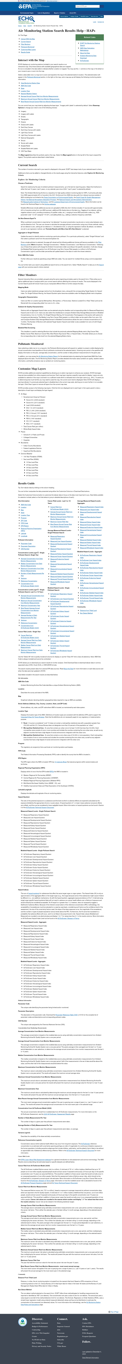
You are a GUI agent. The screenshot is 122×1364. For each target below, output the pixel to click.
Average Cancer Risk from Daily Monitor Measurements (31, 641)
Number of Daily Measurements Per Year (32, 574)
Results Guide (25, 52)
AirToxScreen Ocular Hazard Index (91, 575)
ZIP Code (24, 520)
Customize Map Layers (28, 49)
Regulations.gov (62, 1336)
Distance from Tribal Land (88, 610)
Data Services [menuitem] (94, 16)
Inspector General (63, 1326)
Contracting (36, 1330)
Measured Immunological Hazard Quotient (61, 570)
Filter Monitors (25, 44)
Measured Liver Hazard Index (89, 509)
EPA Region (25, 526)
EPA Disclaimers (88, 1326)
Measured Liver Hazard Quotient (61, 541)
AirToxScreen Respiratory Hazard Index (91, 556)
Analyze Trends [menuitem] (74, 16)
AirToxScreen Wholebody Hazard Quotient (61, 652)
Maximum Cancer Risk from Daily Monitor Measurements (32, 651)
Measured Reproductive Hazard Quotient (60, 550)
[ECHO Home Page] (26, 20)
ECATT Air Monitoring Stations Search (90, 44)
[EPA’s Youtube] (92, 1347)
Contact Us (101, 22)
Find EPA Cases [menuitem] (85, 16)
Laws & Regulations (44, 12)
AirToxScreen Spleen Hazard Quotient (59, 642)
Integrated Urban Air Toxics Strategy (32, 717)
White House (61, 1346)
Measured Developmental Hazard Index (91, 513)
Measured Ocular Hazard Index (90, 524)
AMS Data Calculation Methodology (87, 49)
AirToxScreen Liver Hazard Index (90, 560)
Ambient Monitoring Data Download (88, 57)
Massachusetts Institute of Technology (35, 202)
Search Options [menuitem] (64, 16)
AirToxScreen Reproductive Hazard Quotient (61, 607)
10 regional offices (61, 762)
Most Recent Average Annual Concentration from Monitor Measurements (30, 610)
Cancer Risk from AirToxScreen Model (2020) (30, 636)
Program (24, 518)
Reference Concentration (29, 581)
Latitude (23, 533)
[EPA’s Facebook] (84, 1347)
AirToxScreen (84, 60)
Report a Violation (59, 12)
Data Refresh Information (90, 1357)
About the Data (85, 53)
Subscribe (60, 1340)
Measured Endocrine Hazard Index (91, 527)
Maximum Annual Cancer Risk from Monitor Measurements (40, 99)
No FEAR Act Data (38, 1340)
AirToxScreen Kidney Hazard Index (91, 572)
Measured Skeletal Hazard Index (90, 540)
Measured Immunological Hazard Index (91, 536)
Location (23, 507)
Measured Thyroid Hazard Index (90, 545)
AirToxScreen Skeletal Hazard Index (91, 593)
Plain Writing (36, 1343)
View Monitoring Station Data (30, 83)
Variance (24, 578)
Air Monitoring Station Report (48, 356)
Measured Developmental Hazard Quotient (61, 545)
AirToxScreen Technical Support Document (40, 807)
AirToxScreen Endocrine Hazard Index (90, 579)
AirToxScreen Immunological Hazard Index (92, 589)
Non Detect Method (86, 613)
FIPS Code (24, 523)
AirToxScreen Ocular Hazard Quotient (59, 617)
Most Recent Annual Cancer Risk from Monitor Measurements (41, 101)
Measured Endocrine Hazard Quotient (59, 560)
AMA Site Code (26, 85)
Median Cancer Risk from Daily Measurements (31, 646)
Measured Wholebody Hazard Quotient (60, 583)
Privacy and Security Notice (41, 1346)
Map (22, 510)
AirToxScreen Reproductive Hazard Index (91, 569)
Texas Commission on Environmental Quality (58, 197)
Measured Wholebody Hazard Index (91, 548)
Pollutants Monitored (27, 47)
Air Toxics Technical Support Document (65, 1183)
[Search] (102, 6)
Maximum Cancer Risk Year (59, 521)
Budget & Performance (40, 1326)
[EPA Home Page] (34, 6)
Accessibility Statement (40, 1323)
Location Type (25, 91)
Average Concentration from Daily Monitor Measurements (32, 560)
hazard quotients (33, 893)
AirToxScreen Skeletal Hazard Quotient (60, 637)
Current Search (26, 41)
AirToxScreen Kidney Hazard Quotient (59, 612)
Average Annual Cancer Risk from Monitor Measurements (39, 96)
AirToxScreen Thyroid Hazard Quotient (59, 647)
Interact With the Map (28, 39)
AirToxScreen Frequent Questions (32, 1183)
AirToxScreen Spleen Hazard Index (91, 595)
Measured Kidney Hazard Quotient (61, 554)
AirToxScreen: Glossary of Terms (68, 918)
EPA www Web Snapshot (40, 1333)
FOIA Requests (87, 1333)
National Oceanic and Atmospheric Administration (75, 199)
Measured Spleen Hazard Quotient (61, 576)
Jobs (58, 1330)
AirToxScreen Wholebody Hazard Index (91, 602)
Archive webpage (50, 204)
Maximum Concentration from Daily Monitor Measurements (32, 569)
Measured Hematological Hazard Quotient (61, 565)
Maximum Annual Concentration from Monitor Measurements (31, 602)
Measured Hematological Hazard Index (90, 531)
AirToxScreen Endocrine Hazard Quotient (60, 622)
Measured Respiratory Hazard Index (92, 507)
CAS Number (25, 549)
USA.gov (60, 1343)
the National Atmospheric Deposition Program (41, 199)
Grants (34, 1336)
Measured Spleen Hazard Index (90, 542)
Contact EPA (86, 1323)
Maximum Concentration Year (30, 605)
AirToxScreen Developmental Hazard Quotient (59, 602)
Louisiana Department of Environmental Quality (69, 202)
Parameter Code (26, 543)
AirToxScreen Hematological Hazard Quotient (62, 627)
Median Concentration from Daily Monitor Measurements (31, 565)
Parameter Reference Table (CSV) (67, 1015)
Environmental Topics (26, 12)
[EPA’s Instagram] (97, 1347)
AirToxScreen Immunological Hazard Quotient (62, 632)
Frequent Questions (89, 1336)
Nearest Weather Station (29, 93)
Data (58, 1323)
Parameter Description (28, 546)
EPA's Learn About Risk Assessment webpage (36, 1159)
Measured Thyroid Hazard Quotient (61, 579)
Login (94, 22)
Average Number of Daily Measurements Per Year (29, 616)
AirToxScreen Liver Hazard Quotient (62, 599)
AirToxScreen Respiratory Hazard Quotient (61, 595)
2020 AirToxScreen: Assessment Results (57, 1114)
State (22, 88)
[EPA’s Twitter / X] (88, 1347)
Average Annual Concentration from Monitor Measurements (32, 597)
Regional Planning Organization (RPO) (31, 530)
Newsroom (60, 1333)
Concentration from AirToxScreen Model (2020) (30, 585)
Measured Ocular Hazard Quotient (61, 556)
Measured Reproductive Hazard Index (90, 518)
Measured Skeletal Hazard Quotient (62, 574)
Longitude (24, 536)
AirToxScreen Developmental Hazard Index (89, 564)
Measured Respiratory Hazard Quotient (57, 537)
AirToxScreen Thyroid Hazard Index (91, 598)
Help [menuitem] (101, 16)
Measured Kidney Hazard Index (90, 522)
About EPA (72, 12)
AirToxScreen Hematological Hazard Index (92, 584)
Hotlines (85, 1330)
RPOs (52, 771)
